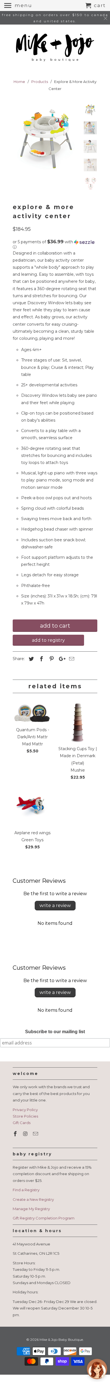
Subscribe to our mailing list (55, 1031)
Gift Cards (21, 1122)
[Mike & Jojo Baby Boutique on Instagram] (26, 1134)
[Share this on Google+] (60, 659)
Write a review (55, 905)
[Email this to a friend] (70, 659)
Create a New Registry (33, 1199)
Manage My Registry (31, 1208)
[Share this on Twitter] (30, 659)
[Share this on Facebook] (40, 659)
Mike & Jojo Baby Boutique (61, 1339)
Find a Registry (26, 1190)
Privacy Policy (25, 1109)
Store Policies (25, 1116)
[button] (55, 244)
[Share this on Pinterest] (50, 659)
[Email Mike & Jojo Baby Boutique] (36, 1134)
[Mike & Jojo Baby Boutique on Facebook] (16, 1134)
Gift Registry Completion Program (43, 1218)
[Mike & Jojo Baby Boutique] (55, 48)
